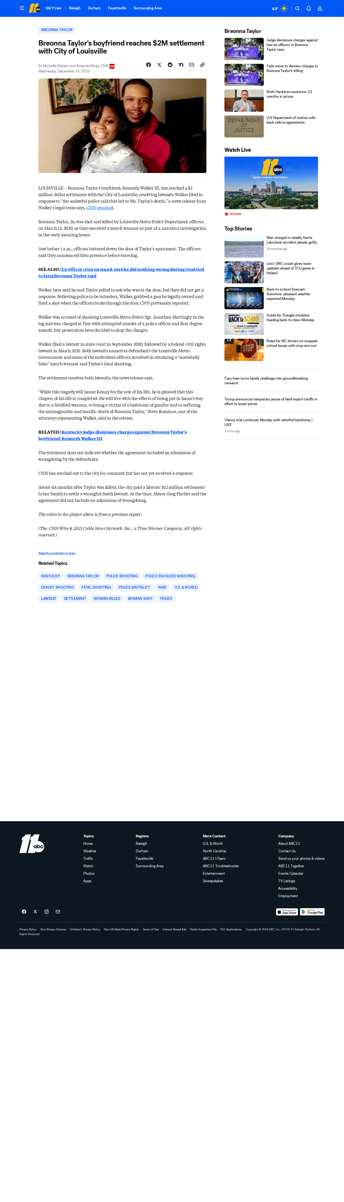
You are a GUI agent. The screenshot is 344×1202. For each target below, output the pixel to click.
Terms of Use (151, 929)
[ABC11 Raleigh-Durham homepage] (35, 8)
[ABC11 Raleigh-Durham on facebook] (24, 912)
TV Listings (286, 881)
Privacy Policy (28, 929)
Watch (88, 866)
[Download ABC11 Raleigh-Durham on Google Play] (312, 912)
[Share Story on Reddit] (170, 65)
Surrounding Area (148, 8)
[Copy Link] (202, 65)
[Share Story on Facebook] (149, 65)
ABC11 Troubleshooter (221, 866)
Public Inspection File (203, 929)
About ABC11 (289, 844)
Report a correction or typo (56, 553)
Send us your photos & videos (301, 858)
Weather (89, 851)
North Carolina (214, 851)
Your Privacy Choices (53, 929)
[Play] (271, 183)
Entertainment (214, 873)
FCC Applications (231, 929)
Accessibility (287, 888)
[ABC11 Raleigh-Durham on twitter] (35, 912)
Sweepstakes (213, 881)
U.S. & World (213, 844)
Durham (94, 8)
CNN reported (99, 207)
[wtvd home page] (31, 843)
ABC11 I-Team (214, 858)
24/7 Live (53, 8)
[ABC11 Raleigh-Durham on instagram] (46, 912)
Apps (87, 881)
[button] (22, 8)
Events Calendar (291, 873)
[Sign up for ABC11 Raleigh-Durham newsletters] (57, 912)
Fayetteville (117, 8)
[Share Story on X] (159, 65)
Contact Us (287, 851)
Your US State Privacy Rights (121, 929)
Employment (288, 896)
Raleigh (75, 8)
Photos (88, 873)
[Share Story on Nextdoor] (181, 65)
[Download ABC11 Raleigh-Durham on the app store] (287, 912)
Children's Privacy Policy (85, 929)
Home (88, 844)
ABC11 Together (291, 866)
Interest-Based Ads (175, 929)
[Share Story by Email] (192, 65)
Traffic (88, 858)
